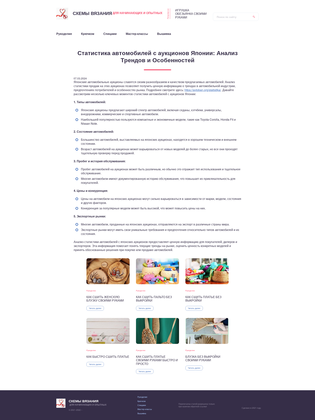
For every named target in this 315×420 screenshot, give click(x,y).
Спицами (141, 405)
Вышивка (141, 413)
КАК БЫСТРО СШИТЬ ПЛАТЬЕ (107, 356)
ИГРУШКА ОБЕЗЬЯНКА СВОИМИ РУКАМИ (191, 13)
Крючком (141, 401)
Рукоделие (91, 290)
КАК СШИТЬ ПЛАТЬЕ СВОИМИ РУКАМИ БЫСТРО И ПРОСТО (157, 360)
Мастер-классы (144, 409)
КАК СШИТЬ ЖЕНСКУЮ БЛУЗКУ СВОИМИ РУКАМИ (105, 298)
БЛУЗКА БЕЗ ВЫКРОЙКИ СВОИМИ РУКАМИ (202, 358)
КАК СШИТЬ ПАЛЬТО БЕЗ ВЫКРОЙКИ (154, 298)
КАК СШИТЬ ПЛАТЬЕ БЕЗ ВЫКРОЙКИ (203, 298)
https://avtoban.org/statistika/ (202, 90)
